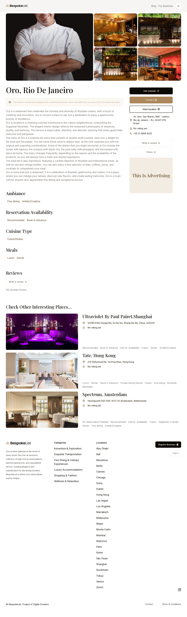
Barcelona (102, 460)
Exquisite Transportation (67, 454)
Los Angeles (103, 506)
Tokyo (99, 575)
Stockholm (102, 569)
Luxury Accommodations (68, 469)
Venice (100, 581)
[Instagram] (179, 589)
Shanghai (101, 564)
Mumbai (100, 535)
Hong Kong (102, 494)
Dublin (99, 489)
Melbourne (102, 518)
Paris (99, 546)
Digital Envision (41, 604)
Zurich (99, 587)
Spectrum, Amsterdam (104, 394)
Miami (99, 523)
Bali (98, 454)
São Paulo (102, 558)
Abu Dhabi (102, 448)
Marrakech (102, 512)
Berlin (99, 465)
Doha (99, 483)
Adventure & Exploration (68, 448)
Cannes (100, 471)
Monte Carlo (103, 529)
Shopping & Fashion (65, 475)
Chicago (101, 477)
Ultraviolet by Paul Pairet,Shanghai (117, 316)
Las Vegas (102, 500)
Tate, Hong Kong (99, 355)
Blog (153, 6)
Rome (99, 552)
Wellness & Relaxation (66, 481)
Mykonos (101, 541)
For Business (166, 6)
